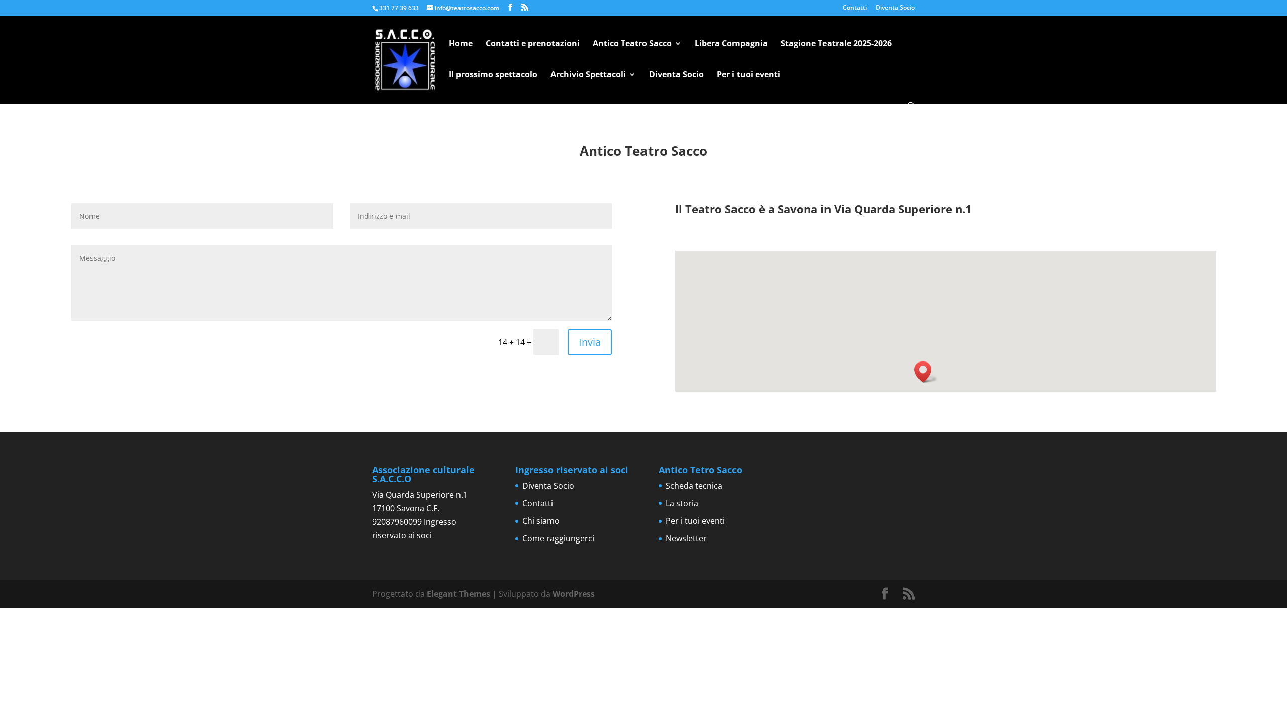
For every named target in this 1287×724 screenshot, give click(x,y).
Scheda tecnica (694, 485)
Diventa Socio (895, 8)
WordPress (574, 593)
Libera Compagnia (731, 44)
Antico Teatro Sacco (632, 44)
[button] (926, 372)
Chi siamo (541, 520)
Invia (590, 342)
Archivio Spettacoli (588, 75)
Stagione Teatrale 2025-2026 (836, 44)
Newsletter (686, 538)
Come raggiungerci (558, 538)
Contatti (855, 8)
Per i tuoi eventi (748, 75)
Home (461, 44)
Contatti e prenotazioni (533, 44)
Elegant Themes (458, 593)
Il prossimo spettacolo (493, 75)
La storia (682, 503)
